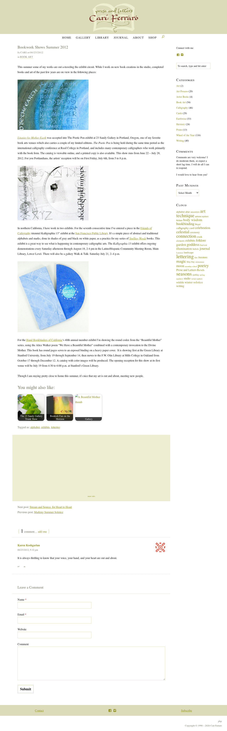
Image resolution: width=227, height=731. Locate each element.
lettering (55, 427)
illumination (184, 248)
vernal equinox (196, 278)
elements (180, 240)
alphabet (35, 427)
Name (22, 599)
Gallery (83, 37)
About (138, 37)
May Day (191, 261)
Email (22, 614)
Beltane (179, 220)
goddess (193, 244)
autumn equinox (202, 216)
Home (66, 37)
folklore (201, 240)
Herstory (180, 124)
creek (199, 236)
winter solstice (194, 282)
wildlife (180, 282)
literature (202, 257)
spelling (195, 274)
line (196, 257)
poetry (203, 265)
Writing (180, 140)
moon (180, 265)
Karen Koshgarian (29, 545)
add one (42, 531)
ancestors (195, 211)
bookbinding (185, 223)
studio (187, 278)
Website (22, 629)
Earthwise (181, 118)
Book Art (26, 56)
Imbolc (196, 248)
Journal (121, 37)
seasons (184, 273)
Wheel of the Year (185, 135)
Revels (200, 270)
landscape (188, 252)
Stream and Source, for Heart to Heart (51, 507)
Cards (179, 113)
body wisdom (192, 219)
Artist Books (182, 96)
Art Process (182, 91)
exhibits (45, 427)
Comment (23, 644)
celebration (202, 227)
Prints (179, 129)
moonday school (191, 266)
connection (186, 236)
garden (181, 244)
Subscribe (186, 710)
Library (102, 37)
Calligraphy (182, 107)
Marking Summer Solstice (48, 512)
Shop (152, 37)
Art (178, 85)
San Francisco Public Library (91, 233)
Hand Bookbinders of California (44, 340)
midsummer (199, 262)
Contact (39, 710)
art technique (190, 213)
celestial (182, 231)
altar (187, 211)
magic (181, 261)
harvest (203, 244)
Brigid (197, 224)
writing (180, 286)
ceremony (195, 232)
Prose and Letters (186, 270)
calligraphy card (185, 228)
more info (91, 496)
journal (205, 248)
